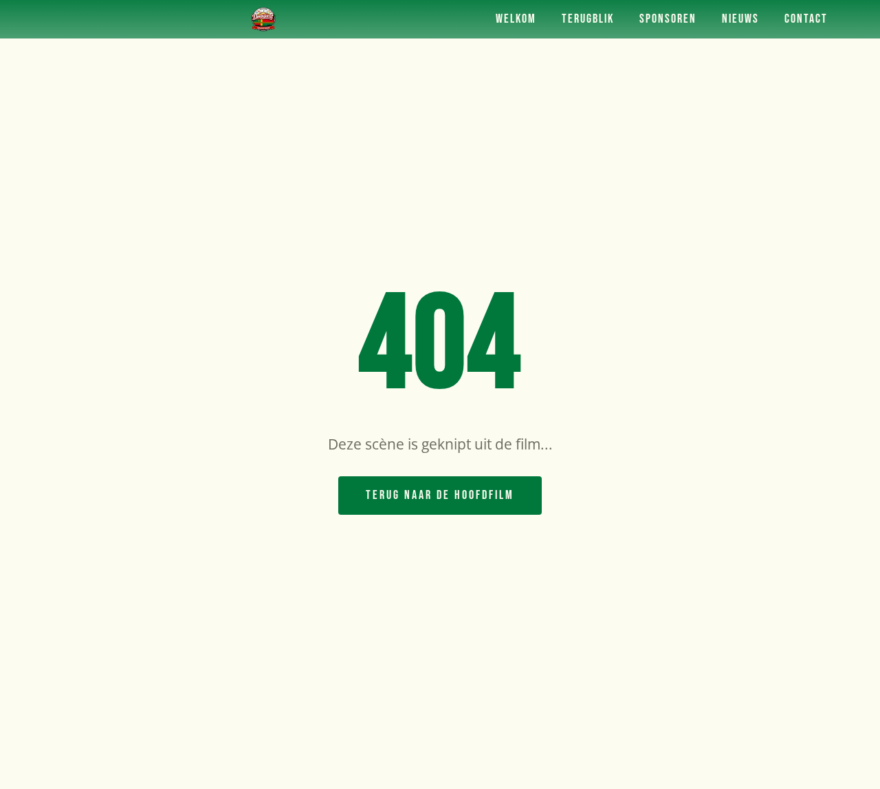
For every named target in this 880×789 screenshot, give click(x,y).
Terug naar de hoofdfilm (440, 495)
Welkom (516, 19)
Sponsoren (667, 19)
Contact (806, 19)
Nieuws (740, 19)
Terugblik (588, 19)
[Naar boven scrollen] (842, 765)
